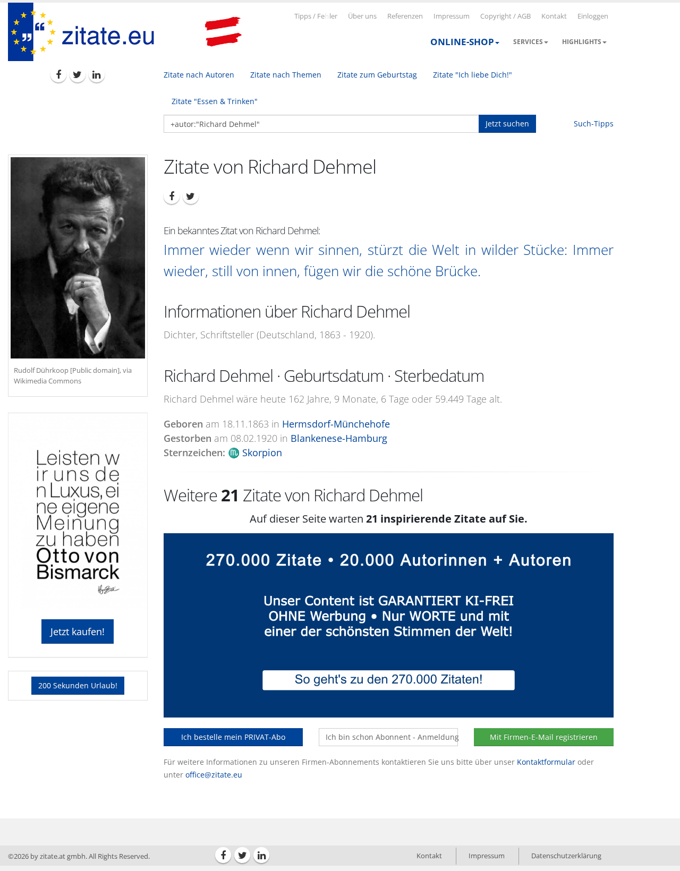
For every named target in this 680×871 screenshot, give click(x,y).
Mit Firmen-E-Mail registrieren (544, 737)
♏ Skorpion (255, 452)
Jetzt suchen (507, 123)
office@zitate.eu (213, 775)
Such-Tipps (594, 123)
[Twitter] (78, 74)
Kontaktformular (546, 762)
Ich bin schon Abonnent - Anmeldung (392, 737)
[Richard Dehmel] (78, 257)
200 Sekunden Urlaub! (77, 685)
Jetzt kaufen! (77, 631)
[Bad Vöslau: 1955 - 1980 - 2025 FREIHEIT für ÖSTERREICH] (223, 31)
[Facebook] (58, 74)
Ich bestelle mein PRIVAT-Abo (233, 737)
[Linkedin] (97, 74)
